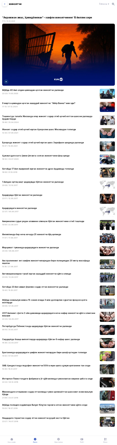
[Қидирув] (113, 4)
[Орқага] (4, 4)
